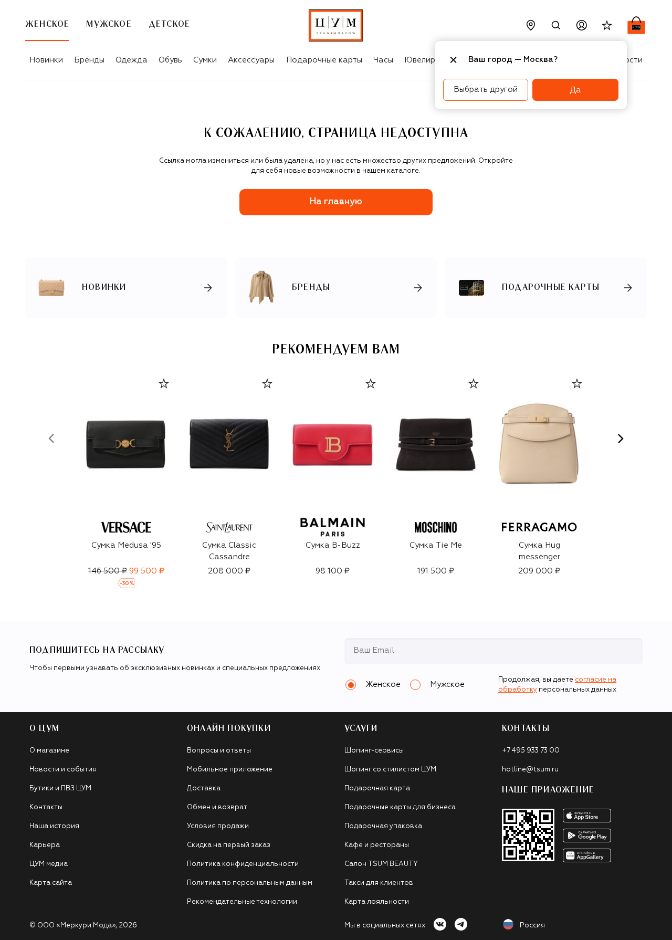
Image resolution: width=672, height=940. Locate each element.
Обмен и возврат (217, 807)
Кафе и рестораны (376, 845)
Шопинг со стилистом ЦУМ (390, 769)
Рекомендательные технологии (242, 902)
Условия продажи (218, 826)
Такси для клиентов (378, 883)
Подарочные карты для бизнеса (400, 807)
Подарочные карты (324, 60)
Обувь (170, 60)
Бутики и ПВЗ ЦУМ (60, 788)
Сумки (205, 60)
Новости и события (63, 769)
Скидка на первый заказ (228, 845)
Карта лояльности (376, 902)
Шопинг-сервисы (374, 750)
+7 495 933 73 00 (531, 750)
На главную (336, 201)
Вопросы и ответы (219, 750)
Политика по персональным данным (249, 883)
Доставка (203, 788)
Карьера (44, 845)
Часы (383, 60)
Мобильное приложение (229, 769)
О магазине (49, 750)
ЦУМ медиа (48, 864)
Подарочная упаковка (383, 826)
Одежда (132, 60)
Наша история (54, 826)
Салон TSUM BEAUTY (381, 864)
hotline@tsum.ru (530, 769)
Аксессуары (251, 60)
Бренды (89, 60)
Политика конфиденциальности (243, 864)
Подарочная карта (377, 788)
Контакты (45, 807)
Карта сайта (50, 883)
